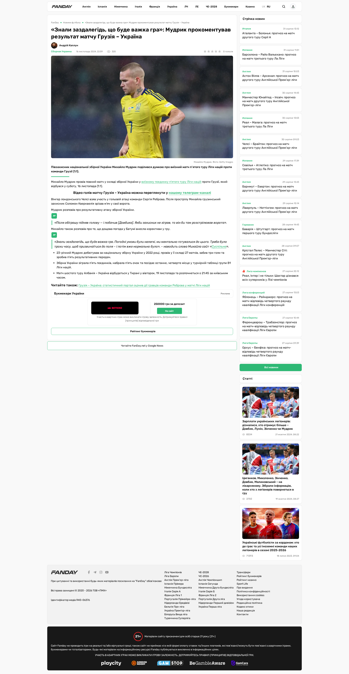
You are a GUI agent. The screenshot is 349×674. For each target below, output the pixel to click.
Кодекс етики (245, 606)
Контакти (242, 614)
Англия (246, 71)
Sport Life (242, 583)
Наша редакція (246, 610)
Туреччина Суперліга (177, 618)
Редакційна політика (249, 602)
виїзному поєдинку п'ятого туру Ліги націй (171, 181)
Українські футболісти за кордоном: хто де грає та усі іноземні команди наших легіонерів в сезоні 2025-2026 (270, 546)
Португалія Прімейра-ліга (180, 599)
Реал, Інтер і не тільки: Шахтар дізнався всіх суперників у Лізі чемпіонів (270, 277)
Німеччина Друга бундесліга (216, 587)
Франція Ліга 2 (207, 595)
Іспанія (102, 6)
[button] (283, 6)
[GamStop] (170, 664)
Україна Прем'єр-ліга (177, 610)
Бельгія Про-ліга (174, 606)
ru (268, 6)
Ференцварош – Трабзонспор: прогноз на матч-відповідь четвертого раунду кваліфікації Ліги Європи (269, 326)
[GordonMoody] (139, 664)
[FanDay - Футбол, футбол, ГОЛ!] (62, 6)
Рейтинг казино (246, 580)
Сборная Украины (61, 51)
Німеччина (121, 6)
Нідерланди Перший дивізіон (216, 602)
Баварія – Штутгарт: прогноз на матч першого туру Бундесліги (268, 231)
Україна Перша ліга (210, 606)
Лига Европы (250, 317)
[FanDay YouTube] (107, 573)
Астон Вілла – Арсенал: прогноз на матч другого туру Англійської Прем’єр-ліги (270, 78)
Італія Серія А (172, 591)
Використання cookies (250, 595)
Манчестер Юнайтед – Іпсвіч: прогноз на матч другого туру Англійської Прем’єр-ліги (268, 101)
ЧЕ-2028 (211, 6)
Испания (247, 50)
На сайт (169, 311)
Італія (138, 6)
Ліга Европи (171, 576)
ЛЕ (197, 6)
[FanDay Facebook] (89, 573)
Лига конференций (253, 292)
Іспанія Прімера (174, 583)
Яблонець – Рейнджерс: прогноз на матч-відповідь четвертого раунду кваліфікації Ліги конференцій (267, 301)
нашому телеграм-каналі (190, 193)
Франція (154, 6)
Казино (250, 6)
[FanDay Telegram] (95, 573)
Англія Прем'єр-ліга (176, 580)
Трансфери (243, 572)
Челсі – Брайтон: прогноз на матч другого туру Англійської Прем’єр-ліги (269, 146)
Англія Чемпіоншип (210, 580)
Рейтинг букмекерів (142, 331)
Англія (86, 6)
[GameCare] (239, 664)
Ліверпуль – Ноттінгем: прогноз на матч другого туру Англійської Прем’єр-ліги (270, 210)
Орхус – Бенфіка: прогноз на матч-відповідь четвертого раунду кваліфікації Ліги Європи (266, 351)
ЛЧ (186, 6)
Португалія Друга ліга (211, 599)
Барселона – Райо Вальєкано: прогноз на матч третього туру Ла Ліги (269, 56)
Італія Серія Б (206, 591)
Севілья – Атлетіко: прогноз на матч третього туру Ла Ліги (267, 167)
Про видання (245, 587)
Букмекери (231, 6)
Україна (172, 6)
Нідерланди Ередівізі (176, 602)
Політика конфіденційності (253, 591)
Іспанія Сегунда (208, 583)
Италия (246, 28)
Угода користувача (248, 599)
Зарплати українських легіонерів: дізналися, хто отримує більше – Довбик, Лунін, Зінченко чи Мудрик (267, 425)
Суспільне (219, 246)
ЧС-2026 (203, 576)
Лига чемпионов (256, 271)
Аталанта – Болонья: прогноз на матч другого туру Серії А (268, 35)
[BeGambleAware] (207, 663)
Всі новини (271, 367)
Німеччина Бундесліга (178, 587)
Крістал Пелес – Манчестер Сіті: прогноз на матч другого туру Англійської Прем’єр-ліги (264, 254)
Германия (248, 224)
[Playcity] (111, 664)
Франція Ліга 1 (173, 595)
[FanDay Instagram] (101, 573)
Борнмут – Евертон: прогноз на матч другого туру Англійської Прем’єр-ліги (269, 188)
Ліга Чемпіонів (173, 572)
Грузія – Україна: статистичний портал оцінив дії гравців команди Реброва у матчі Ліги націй (144, 285)
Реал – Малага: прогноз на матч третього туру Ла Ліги (264, 124)
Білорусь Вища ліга (175, 614)
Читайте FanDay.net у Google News (142, 345)
